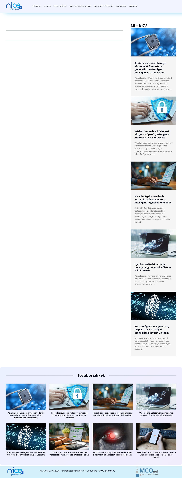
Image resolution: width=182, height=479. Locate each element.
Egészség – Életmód (103, 6)
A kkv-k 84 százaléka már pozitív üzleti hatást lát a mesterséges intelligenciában (69, 453)
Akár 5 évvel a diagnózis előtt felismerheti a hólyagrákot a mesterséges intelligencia (112, 453)
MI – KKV (47, 6)
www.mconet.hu (107, 470)
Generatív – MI (60, 6)
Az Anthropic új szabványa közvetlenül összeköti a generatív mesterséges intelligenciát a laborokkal (26, 415)
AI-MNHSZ (133, 6)
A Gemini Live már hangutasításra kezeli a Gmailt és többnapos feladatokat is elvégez (156, 454)
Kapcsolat (121, 6)
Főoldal (37, 6)
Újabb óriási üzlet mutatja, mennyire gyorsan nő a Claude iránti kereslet (153, 267)
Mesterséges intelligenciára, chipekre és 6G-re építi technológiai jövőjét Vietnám (152, 329)
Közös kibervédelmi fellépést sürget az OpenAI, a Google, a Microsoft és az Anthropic (152, 134)
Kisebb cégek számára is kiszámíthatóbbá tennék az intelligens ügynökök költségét (153, 199)
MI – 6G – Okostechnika (80, 6)
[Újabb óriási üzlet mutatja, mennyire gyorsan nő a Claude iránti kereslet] (153, 243)
